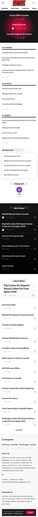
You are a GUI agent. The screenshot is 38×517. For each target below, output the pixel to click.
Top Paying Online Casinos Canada (17, 165)
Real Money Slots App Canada (13, 256)
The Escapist (24, 445)
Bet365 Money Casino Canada (15, 214)
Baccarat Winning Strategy (12, 236)
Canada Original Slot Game (19, 34)
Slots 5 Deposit (7, 266)
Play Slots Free (19, 25)
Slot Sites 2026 (8, 305)
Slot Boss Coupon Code (12, 156)
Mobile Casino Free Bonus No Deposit (15, 138)
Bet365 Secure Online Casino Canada (17, 161)
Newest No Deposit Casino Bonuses (18, 315)
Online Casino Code (9, 133)
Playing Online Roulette (11, 128)
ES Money (6, 445)
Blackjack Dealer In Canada (12, 94)
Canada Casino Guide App (11, 89)
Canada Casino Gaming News (15, 348)
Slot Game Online (8, 99)
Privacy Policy (8, 513)
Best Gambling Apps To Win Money (15, 246)
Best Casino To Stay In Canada (15, 358)
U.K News (14, 445)
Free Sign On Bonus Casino (12, 65)
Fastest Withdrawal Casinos (15, 338)
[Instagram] (19, 192)
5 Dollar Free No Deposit (13, 325)
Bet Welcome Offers (11, 368)
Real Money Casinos (11, 175)
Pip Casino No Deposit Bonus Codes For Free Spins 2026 (17, 288)
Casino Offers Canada (19, 15)
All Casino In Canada (11, 378)
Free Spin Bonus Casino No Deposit (15, 53)
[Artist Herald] (19, 3)
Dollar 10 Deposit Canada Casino (16, 170)
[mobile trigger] (3, 3)
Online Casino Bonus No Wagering (18, 388)
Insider (33, 445)
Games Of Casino (10, 398)
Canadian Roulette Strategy (12, 104)
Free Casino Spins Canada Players (17, 408)
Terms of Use (19, 513)
